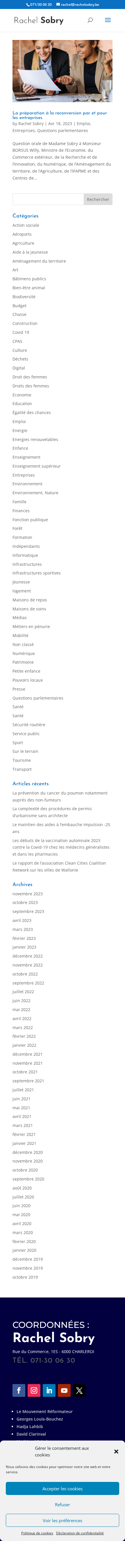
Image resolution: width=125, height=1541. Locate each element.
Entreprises (23, 130)
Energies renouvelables (35, 439)
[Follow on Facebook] (18, 1390)
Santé (18, 706)
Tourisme (21, 760)
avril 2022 (21, 1018)
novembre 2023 (27, 893)
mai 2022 (21, 1009)
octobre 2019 (25, 1277)
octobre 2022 (25, 974)
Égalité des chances (31, 412)
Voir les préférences (62, 1520)
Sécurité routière (28, 724)
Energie (19, 430)
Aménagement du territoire (39, 261)
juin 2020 (21, 1205)
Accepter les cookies (62, 1488)
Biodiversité (23, 296)
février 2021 (24, 1134)
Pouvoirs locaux (27, 680)
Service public (26, 733)
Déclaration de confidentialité (80, 1533)
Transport (22, 769)
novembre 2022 (27, 965)
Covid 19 (20, 332)
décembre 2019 (27, 1259)
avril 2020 (21, 1223)
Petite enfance (26, 671)
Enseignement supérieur (36, 466)
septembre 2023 (28, 911)
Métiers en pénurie (31, 626)
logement (21, 591)
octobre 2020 (25, 1170)
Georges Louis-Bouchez (40, 1419)
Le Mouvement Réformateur (45, 1411)
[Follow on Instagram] (34, 1390)
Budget (19, 305)
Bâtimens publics (29, 278)
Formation (22, 537)
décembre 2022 (27, 956)
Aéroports (22, 234)
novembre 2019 (27, 1268)
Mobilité (20, 635)
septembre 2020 (28, 1179)
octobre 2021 (25, 1072)
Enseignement (26, 457)
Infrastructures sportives (36, 573)
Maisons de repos (29, 600)
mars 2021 (22, 1125)
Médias (19, 617)
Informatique (25, 555)
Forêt (17, 528)
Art (15, 269)
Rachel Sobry (31, 123)
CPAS (17, 341)
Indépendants (26, 546)
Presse (18, 689)
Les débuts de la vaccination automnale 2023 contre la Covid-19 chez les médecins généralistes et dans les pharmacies (61, 847)
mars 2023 (22, 929)
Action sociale (25, 225)
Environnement (27, 483)
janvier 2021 (24, 1143)
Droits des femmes (30, 386)
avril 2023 (21, 920)
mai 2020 (21, 1214)
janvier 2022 (24, 1045)
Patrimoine (23, 662)
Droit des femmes (29, 377)
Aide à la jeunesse (30, 252)
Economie (21, 395)
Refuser (62, 1504)
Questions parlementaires (62, 130)
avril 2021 (21, 1116)
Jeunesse (21, 582)
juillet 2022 (23, 991)
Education (22, 403)
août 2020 (22, 1188)
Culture (19, 350)
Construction (25, 323)
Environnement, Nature (35, 492)
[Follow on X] (79, 1390)
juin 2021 (21, 1098)
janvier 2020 (24, 1250)
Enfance (20, 448)
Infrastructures (27, 564)
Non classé (23, 644)
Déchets (20, 359)
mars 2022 (22, 1027)
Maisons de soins (29, 609)
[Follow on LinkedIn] (49, 1390)
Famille (19, 501)
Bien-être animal (28, 287)
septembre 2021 (28, 1081)
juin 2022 (21, 1000)
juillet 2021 (23, 1089)
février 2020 (24, 1241)
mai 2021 (21, 1107)
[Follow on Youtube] (64, 1390)
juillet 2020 (23, 1197)
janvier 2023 (24, 947)
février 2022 (24, 1036)
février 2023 (24, 938)
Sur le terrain (25, 751)
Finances (21, 510)
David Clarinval (31, 1434)
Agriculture (23, 243)
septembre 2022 (28, 983)
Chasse (19, 314)
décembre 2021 (27, 1054)
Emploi (83, 123)
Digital (18, 368)
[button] (116, 1451)
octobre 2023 (25, 902)
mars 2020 (22, 1232)
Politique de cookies (37, 1533)
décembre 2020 (27, 1152)
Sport (17, 742)
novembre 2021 (27, 1063)
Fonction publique (30, 519)
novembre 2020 (27, 1161)
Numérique (23, 653)
